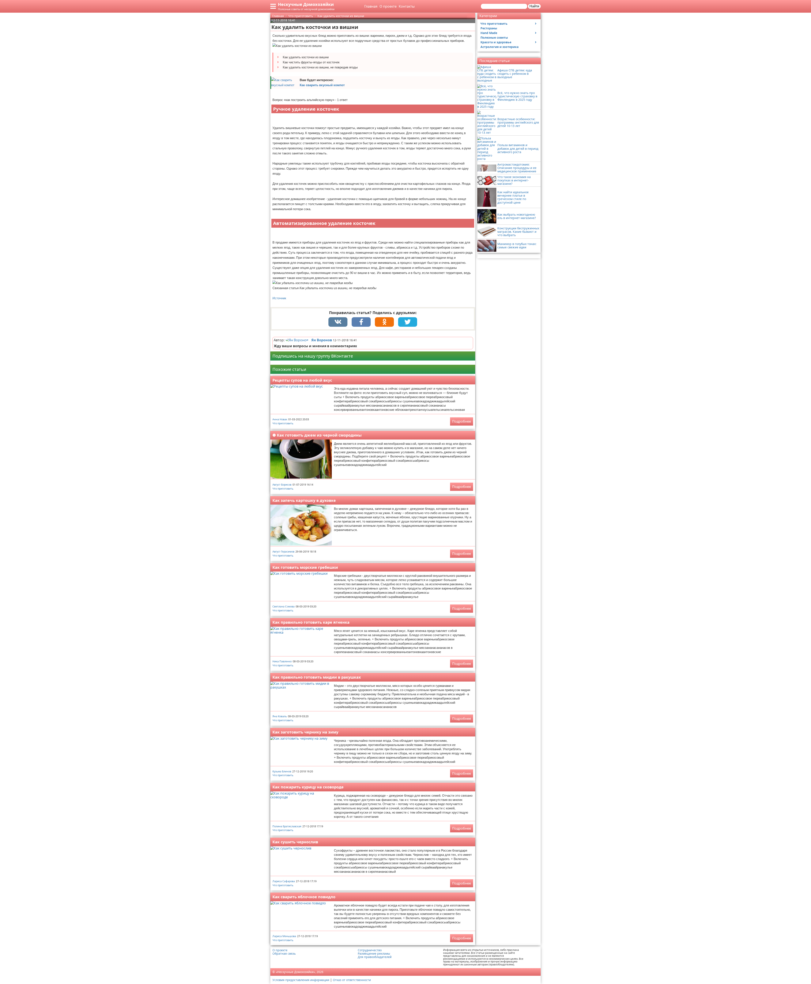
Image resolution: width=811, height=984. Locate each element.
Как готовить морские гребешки (305, 567)
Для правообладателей (375, 957)
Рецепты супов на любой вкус (302, 380)
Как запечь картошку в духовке (304, 500)
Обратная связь (284, 953)
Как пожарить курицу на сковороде (308, 786)
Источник (279, 298)
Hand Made (488, 33)
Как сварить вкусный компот (322, 85)
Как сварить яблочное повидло (303, 896)
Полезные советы (494, 37)
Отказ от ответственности (352, 980)
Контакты (407, 6)
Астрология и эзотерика (499, 47)
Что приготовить (282, 423)
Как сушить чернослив (295, 841)
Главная (370, 6)
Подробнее (461, 421)
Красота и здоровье (495, 42)
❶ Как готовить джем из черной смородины (317, 435)
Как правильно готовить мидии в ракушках (316, 677)
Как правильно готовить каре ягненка (311, 622)
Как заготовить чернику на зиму (305, 732)
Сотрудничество (370, 950)
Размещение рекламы (374, 953)
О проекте (388, 6)
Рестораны (488, 28)
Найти (534, 6)
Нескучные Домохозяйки (306, 4)
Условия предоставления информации (300, 980)
